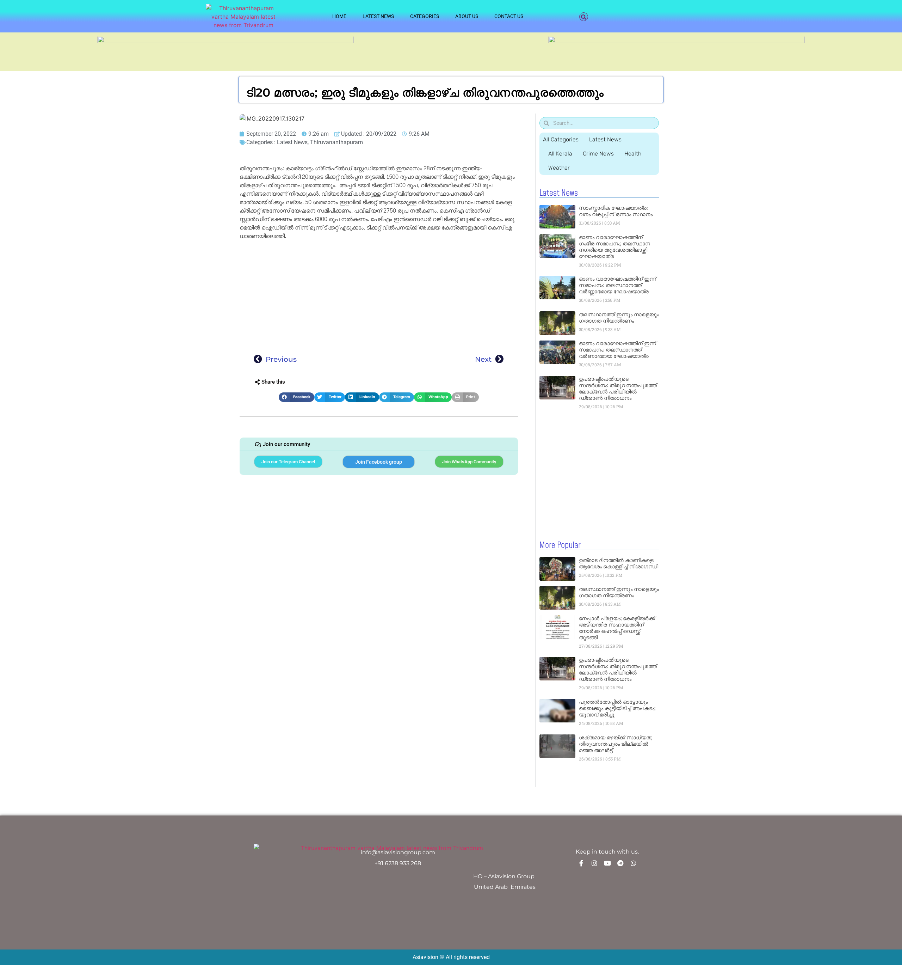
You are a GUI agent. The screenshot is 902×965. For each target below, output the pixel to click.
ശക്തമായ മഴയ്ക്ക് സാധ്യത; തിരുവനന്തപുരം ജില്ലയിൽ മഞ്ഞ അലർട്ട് (615, 743)
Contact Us (508, 16)
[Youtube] (607, 863)
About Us (466, 16)
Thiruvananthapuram (336, 142)
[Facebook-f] (581, 863)
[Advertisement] (379, 294)
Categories (424, 16)
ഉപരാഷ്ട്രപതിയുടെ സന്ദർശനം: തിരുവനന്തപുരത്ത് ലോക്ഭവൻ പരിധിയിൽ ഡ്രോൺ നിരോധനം (618, 388)
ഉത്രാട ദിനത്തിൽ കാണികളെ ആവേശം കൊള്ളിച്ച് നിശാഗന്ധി (618, 563)
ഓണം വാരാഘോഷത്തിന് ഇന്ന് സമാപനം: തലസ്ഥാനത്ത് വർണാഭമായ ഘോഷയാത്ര (617, 349)
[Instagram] (594, 863)
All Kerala (560, 153)
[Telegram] (620, 863)
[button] (583, 16)
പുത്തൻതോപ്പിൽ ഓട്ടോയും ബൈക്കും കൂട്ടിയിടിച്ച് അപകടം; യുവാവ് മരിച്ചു (617, 708)
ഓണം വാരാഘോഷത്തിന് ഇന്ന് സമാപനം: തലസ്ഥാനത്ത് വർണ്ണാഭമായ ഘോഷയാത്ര (617, 285)
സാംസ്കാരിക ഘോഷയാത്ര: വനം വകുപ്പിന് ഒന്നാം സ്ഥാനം (616, 211)
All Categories (561, 139)
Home (339, 16)
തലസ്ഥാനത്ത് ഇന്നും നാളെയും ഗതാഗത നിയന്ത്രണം (619, 317)
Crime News (598, 153)
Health (632, 153)
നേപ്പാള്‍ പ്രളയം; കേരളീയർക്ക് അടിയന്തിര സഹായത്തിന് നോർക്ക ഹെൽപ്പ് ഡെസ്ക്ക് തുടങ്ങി (617, 628)
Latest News (378, 16)
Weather (559, 167)
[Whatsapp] (633, 863)
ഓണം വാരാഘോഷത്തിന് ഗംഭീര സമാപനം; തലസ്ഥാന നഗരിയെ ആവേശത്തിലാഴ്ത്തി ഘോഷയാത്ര (614, 246)
